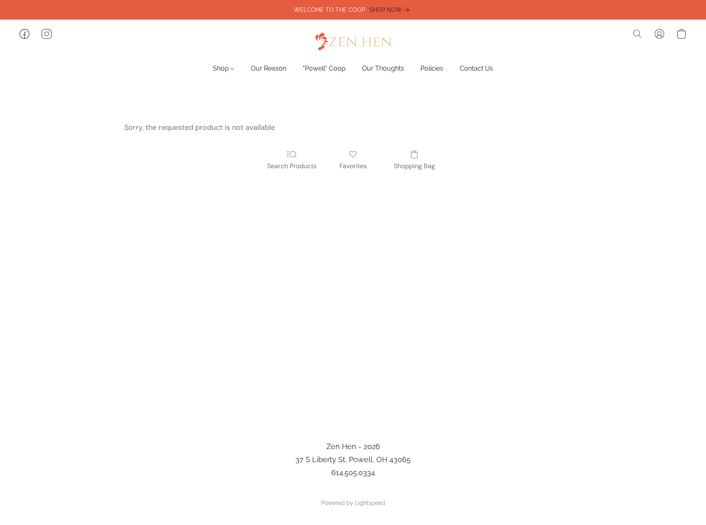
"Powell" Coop (324, 68)
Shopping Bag (414, 166)
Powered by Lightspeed (353, 503)
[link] (390, 10)
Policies (431, 68)
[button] (353, 42)
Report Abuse (353, 489)
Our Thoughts (383, 68)
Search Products (292, 166)
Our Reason (268, 68)
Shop (221, 68)
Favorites (353, 166)
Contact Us (476, 68)
